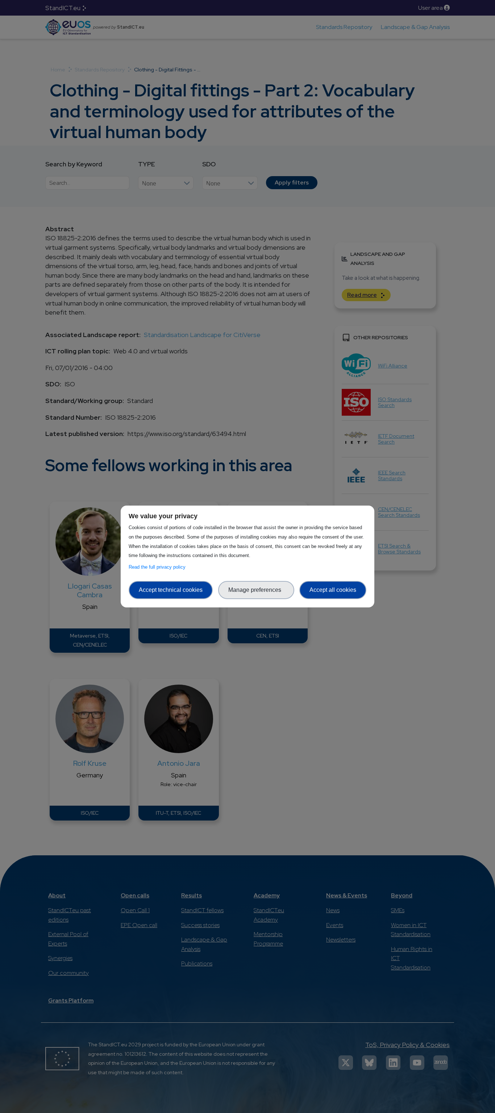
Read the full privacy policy (158, 567)
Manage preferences (256, 590)
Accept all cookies (332, 590)
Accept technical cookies (171, 590)
